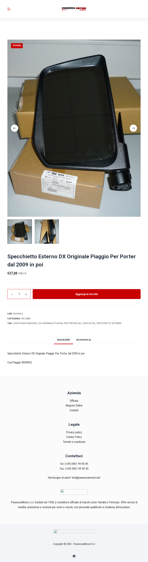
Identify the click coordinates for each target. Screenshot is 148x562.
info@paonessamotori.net (86, 477)
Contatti (74, 410)
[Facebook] (74, 556)
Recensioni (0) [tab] (83, 340)
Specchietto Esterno (109, 323)
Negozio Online (74, 405)
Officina (74, 401)
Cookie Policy (74, 437)
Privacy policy (74, 432)
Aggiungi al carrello (86, 294)
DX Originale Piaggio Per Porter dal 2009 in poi (67, 323)
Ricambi (26, 318)
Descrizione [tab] (63, 340)
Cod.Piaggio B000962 (25, 323)
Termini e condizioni (74, 442)
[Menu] (9, 9)
